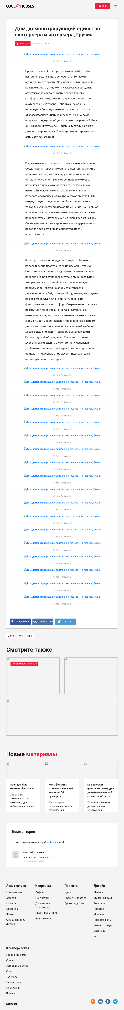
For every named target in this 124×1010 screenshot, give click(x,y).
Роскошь (99, 903)
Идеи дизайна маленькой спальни (22, 786)
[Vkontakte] (43, 622)
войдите (52, 842)
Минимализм (14, 892)
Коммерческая (17, 948)
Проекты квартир (75, 897)
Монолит (98, 914)
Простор (98, 908)
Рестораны (13, 987)
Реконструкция (103, 925)
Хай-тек (11, 897)
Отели (10, 960)
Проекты (71, 886)
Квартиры (43, 886)
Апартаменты (43, 918)
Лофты (39, 892)
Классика (12, 908)
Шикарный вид (102, 897)
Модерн (11, 903)
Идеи (67, 892)
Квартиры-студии (46, 912)
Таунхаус (11, 976)
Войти (102, 6)
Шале (9, 914)
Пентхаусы (42, 897)
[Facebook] (20, 622)
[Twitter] (65, 622)
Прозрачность (102, 919)
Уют (96, 936)
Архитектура (16, 886)
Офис (9, 971)
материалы (41, 754)
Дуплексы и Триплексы (42, 905)
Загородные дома (17, 965)
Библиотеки (13, 982)
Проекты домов (74, 903)
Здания (10, 993)
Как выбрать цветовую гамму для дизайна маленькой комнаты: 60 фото (100, 790)
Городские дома (16, 954)
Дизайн (99, 886)
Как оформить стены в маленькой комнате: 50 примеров (61, 790)
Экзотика (99, 930)
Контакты (12, 1004)
